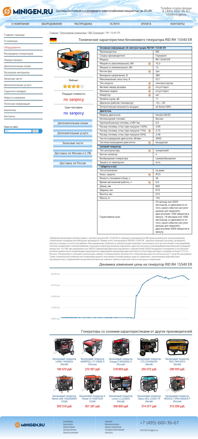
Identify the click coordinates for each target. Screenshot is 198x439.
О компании (20, 24)
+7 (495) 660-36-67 (159, 423)
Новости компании (14, 97)
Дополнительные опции (17, 66)
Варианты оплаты (112, 424)
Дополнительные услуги (17, 85)
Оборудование (51, 24)
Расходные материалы (16, 72)
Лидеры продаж (13, 60)
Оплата (146, 24)
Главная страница (14, 35)
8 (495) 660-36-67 (176, 11)
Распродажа (83, 24)
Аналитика (10, 110)
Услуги (114, 24)
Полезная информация (17, 104)
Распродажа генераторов (18, 53)
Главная (54, 33)
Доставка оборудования (114, 430)
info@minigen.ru (176, 14)
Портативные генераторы (73, 33)
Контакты (178, 24)
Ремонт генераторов (113, 427)
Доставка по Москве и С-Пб (73, 153)
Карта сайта (68, 424)
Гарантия (108, 421)
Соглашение (68, 421)
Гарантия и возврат (15, 91)
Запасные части (13, 79)
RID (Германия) (96, 33)
